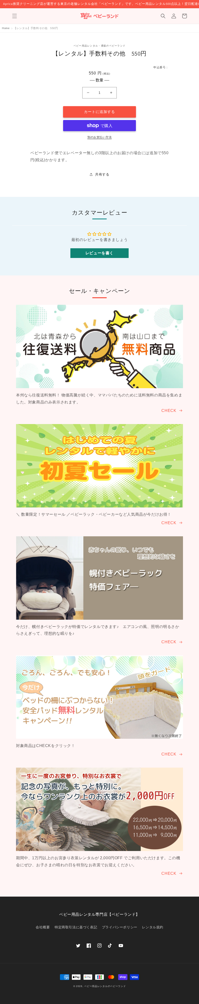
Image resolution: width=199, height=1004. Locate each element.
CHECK (168, 411)
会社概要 (43, 927)
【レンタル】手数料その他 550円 (36, 28)
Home (5, 28)
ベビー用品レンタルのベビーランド (105, 986)
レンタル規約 (152, 927)
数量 (100, 80)
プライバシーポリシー (119, 927)
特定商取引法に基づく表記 (76, 927)
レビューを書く (99, 253)
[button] (14, 16)
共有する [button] (102, 174)
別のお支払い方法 (99, 137)
